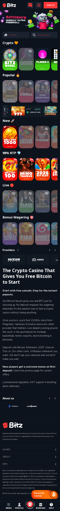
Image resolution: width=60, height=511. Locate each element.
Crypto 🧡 (10, 43)
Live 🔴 (8, 185)
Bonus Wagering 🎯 (18, 217)
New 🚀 (9, 121)
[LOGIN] (38, 5)
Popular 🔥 (11, 75)
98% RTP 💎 (12, 153)
